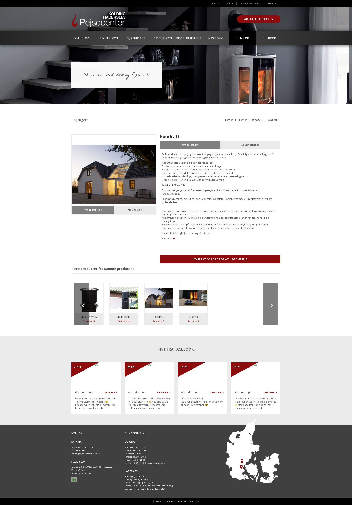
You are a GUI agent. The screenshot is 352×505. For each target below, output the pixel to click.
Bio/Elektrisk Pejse (189, 38)
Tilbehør (242, 38)
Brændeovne (83, 38)
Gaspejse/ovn (163, 38)
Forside (229, 119)
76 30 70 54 (81, 450)
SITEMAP (157, 501)
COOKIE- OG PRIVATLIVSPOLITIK (181, 501)
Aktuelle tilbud (257, 19)
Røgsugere (257, 119)
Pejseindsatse (136, 38)
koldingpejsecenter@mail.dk (86, 453)
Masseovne (216, 38)
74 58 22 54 (80, 470)
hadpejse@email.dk (81, 473)
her (174, 238)
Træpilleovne (109, 38)
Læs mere (109, 392)
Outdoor (269, 38)
